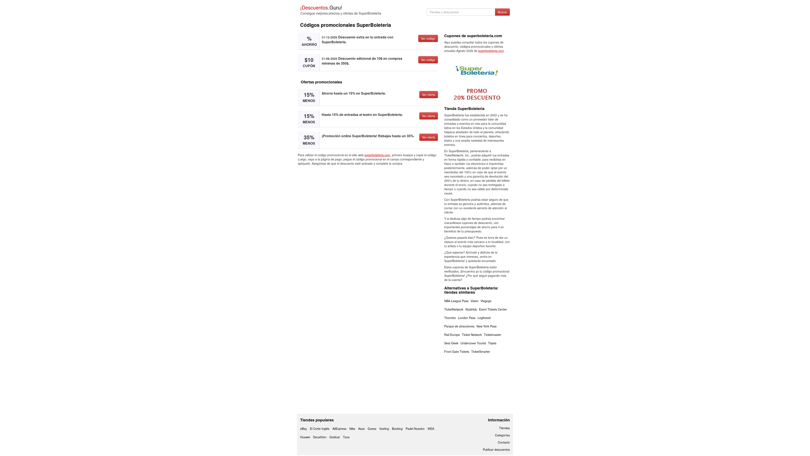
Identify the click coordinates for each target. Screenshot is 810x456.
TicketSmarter (480, 351)
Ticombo (450, 318)
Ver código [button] (428, 38)
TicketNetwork (453, 309)
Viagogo (486, 301)
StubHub (471, 309)
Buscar (502, 12)
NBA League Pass (456, 301)
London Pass (466, 318)
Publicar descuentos (496, 449)
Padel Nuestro (415, 428)
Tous (346, 437)
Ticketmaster (492, 334)
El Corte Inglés (319, 428)
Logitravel (484, 318)
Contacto (504, 442)
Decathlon (320, 437)
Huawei (305, 437)
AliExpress (339, 428)
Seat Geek (451, 343)
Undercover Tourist (473, 343)
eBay (303, 428)
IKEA (431, 428)
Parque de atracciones (459, 326)
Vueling (384, 428)
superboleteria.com (377, 155)
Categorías (502, 435)
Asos (361, 428)
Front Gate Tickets (456, 351)
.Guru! (321, 7)
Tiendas (504, 428)
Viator (474, 301)
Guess (372, 428)
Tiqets (492, 343)
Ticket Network (472, 334)
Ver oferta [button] (428, 94)
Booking (397, 428)
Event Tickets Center (493, 309)
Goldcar (334, 437)
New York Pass (487, 326)
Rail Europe (452, 334)
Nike (352, 428)
